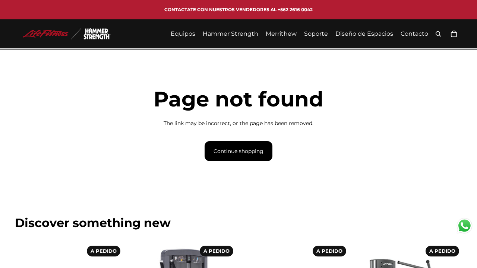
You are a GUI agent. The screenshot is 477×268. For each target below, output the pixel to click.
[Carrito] (454, 34)
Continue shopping (238, 151)
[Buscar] (438, 34)
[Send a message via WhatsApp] (464, 225)
